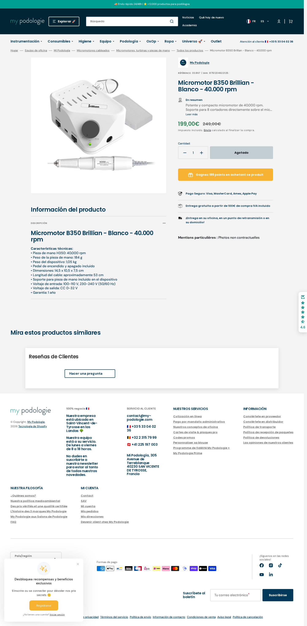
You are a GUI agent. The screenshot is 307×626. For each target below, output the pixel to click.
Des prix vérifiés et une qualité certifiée (39, 506)
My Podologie (36, 422)
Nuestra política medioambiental (35, 501)
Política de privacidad (85, 617)
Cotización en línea (187, 416)
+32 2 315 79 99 (144, 437)
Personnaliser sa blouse (190, 443)
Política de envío (140, 617)
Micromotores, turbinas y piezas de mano (143, 50)
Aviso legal (224, 617)
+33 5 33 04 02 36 (141, 428)
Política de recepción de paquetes (268, 432)
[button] (289, 21)
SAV (84, 501)
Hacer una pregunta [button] (85, 373)
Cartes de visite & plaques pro (195, 432)
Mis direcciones (92, 517)
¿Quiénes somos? (23, 496)
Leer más (192, 114)
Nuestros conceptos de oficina (195, 427)
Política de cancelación (248, 617)
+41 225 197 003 (144, 444)
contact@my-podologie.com (139, 417)
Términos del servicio (114, 617)
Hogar (14, 50)
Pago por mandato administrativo (199, 422)
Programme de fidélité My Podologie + (201, 448)
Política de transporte (259, 427)
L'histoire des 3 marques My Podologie (38, 511)
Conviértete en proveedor (262, 416)
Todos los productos (190, 50)
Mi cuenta (88, 506)
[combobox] (132, 21)
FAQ (13, 522)
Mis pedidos (89, 511)
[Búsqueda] (172, 21)
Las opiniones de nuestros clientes (268, 443)
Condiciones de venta (201, 617)
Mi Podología (62, 50)
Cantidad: (184, 143)
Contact (87, 496)
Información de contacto (169, 617)
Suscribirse (278, 595)
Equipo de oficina (36, 50)
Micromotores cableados (93, 50)
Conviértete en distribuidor (263, 422)
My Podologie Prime (187, 453)
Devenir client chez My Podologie (105, 522)
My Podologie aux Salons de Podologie (39, 517)
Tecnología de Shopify (32, 426)
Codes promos (184, 438)
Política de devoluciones (261, 438)
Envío (207, 130)
